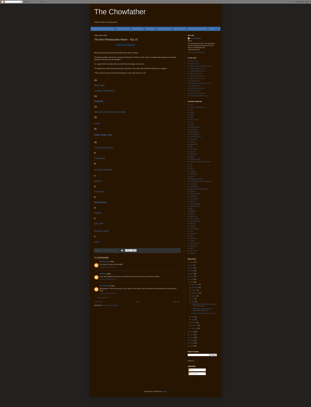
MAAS (192, 115)
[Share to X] (131, 250)
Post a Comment (102, 297)
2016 (192, 276)
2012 (192, 334)
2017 (192, 273)
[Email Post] (122, 250)
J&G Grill (98, 223)
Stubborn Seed (194, 206)
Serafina (192, 241)
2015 (192, 279)
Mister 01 (193, 201)
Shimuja (192, 226)
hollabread (103, 274)
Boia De (192, 124)
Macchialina (100, 202)
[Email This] (126, 250)
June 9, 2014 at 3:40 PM (108, 293)
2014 (192, 282)
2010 (192, 340)
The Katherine (194, 132)
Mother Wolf (193, 144)
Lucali (97, 123)
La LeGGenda (194, 228)
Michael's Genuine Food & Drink (200, 162)
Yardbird (192, 253)
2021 (192, 262)
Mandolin (193, 211)
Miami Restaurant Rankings (102, 29)
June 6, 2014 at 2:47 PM (108, 267)
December (195, 284)
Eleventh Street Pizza (197, 179)
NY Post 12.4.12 (195, 81)
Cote (191, 110)
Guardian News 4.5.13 (197, 76)
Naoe (96, 241)
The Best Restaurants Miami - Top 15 (203, 313)
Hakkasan (193, 233)
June (193, 302)
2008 (192, 346)
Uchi (191, 166)
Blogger (164, 391)
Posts (192, 370)
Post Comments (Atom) (110, 305)
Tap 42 (192, 248)
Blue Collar (99, 85)
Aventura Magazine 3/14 (198, 71)
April (193, 320)
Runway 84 (193, 154)
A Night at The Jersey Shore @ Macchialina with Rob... (201, 309)
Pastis (192, 169)
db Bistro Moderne (103, 169)
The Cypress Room (103, 147)
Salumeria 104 (194, 243)
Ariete (191, 122)
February (195, 325)
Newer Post (98, 302)
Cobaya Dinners (123, 29)
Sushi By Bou (194, 186)
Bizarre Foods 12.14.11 (197, 93)
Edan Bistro (193, 174)
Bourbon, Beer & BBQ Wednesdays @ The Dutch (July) (203, 305)
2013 (192, 332)
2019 (192, 268)
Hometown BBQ (195, 194)
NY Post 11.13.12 (195, 86)
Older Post (176, 302)
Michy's (97, 181)
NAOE (192, 117)
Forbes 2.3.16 (194, 61)
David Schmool (105, 261)
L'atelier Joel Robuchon (197, 107)
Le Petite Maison (195, 221)
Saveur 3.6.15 (194, 63)
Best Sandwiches (164, 29)
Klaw (191, 147)
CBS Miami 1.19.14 (196, 73)
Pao (191, 164)
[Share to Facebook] (133, 250)
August (194, 296)
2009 (192, 343)
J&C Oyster (193, 149)
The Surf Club (194, 119)
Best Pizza (150, 29)
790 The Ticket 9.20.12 (197, 88)
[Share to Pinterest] (135, 250)
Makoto (97, 213)
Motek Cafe (193, 216)
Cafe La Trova (194, 218)
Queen (192, 176)
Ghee (191, 231)
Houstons (193, 171)
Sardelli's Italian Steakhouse (199, 189)
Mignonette (193, 246)
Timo (191, 236)
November (195, 287)
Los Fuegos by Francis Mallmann (200, 181)
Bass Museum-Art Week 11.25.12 (200, 83)
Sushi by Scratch (195, 159)
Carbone (192, 152)
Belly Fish (193, 223)
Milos (191, 209)
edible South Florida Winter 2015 (200, 66)
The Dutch (99, 191)
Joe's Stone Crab (195, 137)
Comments (194, 373)
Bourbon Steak (101, 231)
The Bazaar (99, 158)
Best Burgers (138, 29)
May (193, 317)
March (194, 322)
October (194, 290)
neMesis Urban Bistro (104, 91)
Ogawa (192, 112)
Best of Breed (180, 29)
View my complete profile (196, 52)
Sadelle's (193, 191)
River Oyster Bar (195, 204)
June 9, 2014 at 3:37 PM (108, 279)
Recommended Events (197, 29)
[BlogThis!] (128, 250)
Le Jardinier (193, 129)
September (195, 293)
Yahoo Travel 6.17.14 (197, 68)
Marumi (192, 214)
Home (212, 29)
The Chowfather (120, 12)
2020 (192, 265)
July (193, 299)
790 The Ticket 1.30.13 (197, 78)
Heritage (192, 142)
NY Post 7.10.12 (195, 91)
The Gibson (193, 184)
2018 (192, 271)
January (194, 328)
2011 (192, 337)
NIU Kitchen (193, 196)
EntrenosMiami (194, 134)
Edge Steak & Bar (103, 135)
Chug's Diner (194, 199)
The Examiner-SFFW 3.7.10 (199, 96)
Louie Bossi (193, 238)
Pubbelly (98, 101)
